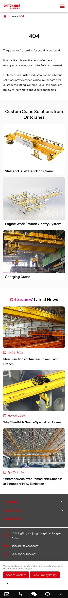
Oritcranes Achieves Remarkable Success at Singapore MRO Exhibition (32, 481)
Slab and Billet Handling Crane (29, 171)
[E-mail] (7, 594)
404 (21, 16)
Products (10, 502)
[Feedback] (47, 594)
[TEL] (20, 594)
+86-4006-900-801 (24, 554)
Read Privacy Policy (45, 575)
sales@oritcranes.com (25, 545)
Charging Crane (17, 277)
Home (12, 16)
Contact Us (12, 518)
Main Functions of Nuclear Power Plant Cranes (30, 361)
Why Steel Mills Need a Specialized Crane (32, 422)
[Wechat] (34, 594)
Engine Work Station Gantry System (33, 224)
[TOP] (61, 594)
